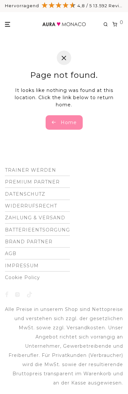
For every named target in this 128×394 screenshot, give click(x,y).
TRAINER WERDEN (30, 170)
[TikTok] (30, 294)
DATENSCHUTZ (25, 194)
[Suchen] (108, 24)
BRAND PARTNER (29, 242)
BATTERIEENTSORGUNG (37, 230)
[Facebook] (7, 294)
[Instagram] (17, 294)
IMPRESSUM (22, 266)
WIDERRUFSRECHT (31, 206)
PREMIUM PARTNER (32, 182)
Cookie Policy (22, 277)
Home (68, 122)
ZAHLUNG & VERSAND (35, 218)
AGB (10, 253)
